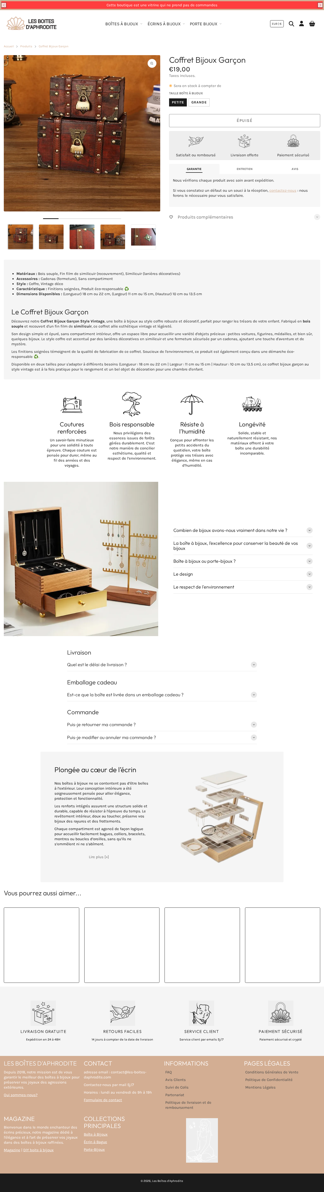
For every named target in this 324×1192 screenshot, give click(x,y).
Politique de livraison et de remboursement (188, 1105)
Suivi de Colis (177, 1087)
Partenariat (174, 1095)
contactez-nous (282, 190)
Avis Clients (175, 1079)
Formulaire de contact (103, 1100)
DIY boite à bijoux (38, 1150)
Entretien (245, 169)
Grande (199, 102)
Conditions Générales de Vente (271, 1072)
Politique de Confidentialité (269, 1079)
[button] (3, 5)
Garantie (194, 169)
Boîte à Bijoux (96, 1134)
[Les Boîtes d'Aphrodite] (31, 23)
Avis (295, 169)
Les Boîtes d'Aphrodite (167, 1181)
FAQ (168, 1072)
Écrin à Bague (95, 1142)
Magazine (12, 1150)
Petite (178, 102)
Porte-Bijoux (94, 1149)
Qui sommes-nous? (20, 1095)
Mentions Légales (260, 1087)
